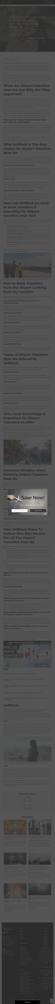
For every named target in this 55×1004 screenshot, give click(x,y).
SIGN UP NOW (38, 510)
